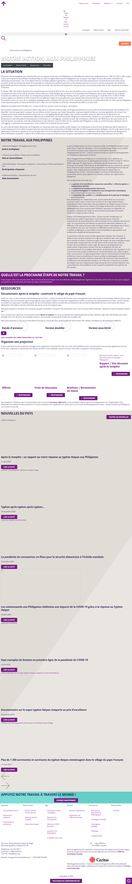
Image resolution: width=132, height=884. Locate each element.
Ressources (83, 3)
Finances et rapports (7, 816)
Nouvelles (96, 3)
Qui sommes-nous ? (10, 810)
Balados (107, 3)
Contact (120, 3)
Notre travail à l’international (30, 811)
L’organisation (96, 836)
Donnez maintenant (77, 810)
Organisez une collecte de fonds (75, 816)
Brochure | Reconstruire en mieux (81, 389)
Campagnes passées (95, 825)
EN (128, 3)
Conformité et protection (8, 823)
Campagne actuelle (98, 819)
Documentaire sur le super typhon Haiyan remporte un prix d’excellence (44, 710)
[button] (66, 34)
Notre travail (21, 65)
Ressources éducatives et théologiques (96, 812)
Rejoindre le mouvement (52, 818)
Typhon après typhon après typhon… (23, 507)
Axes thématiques (32, 824)
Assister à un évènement (52, 832)
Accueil (5, 50)
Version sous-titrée (100, 328)
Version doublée (55, 328)
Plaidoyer (94, 831)
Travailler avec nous (55, 838)
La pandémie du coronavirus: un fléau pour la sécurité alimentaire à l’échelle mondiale (52, 557)
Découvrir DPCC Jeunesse (53, 825)
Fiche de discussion (46, 387)
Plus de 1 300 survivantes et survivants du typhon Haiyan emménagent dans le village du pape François (62, 760)
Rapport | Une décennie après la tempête (114, 364)
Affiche (6, 387)
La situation (7, 65)
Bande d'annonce (12, 328)
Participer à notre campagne (54, 811)
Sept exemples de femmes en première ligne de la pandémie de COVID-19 (44, 660)
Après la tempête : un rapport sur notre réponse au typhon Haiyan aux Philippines (49, 457)
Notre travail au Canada (31, 818)
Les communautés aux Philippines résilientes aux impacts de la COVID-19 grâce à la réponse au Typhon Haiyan (62, 608)
